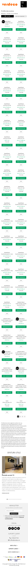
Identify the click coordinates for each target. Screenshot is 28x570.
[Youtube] (15, 528)
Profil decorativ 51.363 (21, 270)
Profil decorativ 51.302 (7, 221)
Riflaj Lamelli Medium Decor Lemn (21, 370)
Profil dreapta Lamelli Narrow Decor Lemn (21, 353)
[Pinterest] (12, 528)
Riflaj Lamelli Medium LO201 (21, 320)
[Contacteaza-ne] (22, 5)
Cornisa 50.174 (7, 122)
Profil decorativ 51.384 (7, 287)
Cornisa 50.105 (21, 39)
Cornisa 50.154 (21, 72)
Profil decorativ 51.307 (21, 221)
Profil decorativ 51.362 (7, 270)
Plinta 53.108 (21, 188)
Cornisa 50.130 (7, 72)
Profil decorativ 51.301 (21, 204)
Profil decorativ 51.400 (21, 287)
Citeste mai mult (5, 493)
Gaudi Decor (21, 21)
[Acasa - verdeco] (10, 4)
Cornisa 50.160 (7, 105)
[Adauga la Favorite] (7, 32)
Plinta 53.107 (7, 188)
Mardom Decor (7, 21)
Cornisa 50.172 (21, 105)
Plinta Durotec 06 (21, 402)
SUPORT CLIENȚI (13, 548)
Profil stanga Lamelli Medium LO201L (21, 337)
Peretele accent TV (8, 475)
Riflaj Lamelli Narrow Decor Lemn (7, 353)
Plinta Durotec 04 (7, 402)
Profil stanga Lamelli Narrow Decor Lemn (7, 370)
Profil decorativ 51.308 (7, 237)
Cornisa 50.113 (7, 56)
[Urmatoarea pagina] (25, 417)
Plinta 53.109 (7, 204)
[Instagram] (18, 528)
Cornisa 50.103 (7, 39)
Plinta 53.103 (21, 155)
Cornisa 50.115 (21, 56)
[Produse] (22, 3)
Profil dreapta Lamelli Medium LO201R (7, 337)
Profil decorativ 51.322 (7, 254)
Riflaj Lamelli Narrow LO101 (7, 23)
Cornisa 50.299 (7, 138)
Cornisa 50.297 (21, 122)
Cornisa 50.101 (21, 23)
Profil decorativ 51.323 (21, 254)
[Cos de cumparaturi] (22, 9)
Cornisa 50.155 (7, 89)
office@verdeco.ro (15, 540)
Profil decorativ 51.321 (21, 237)
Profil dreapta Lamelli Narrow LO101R (7, 320)
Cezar (7, 401)
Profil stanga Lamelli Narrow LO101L (21, 304)
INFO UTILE (13, 545)
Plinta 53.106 (21, 171)
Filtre (8, 16)
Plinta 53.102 (7, 155)
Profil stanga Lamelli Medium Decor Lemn (21, 386)
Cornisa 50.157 (21, 89)
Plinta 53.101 (21, 138)
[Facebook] (9, 528)
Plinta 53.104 (7, 171)
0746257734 (15, 538)
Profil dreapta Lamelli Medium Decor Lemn (7, 386)
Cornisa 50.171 (7, 303)
